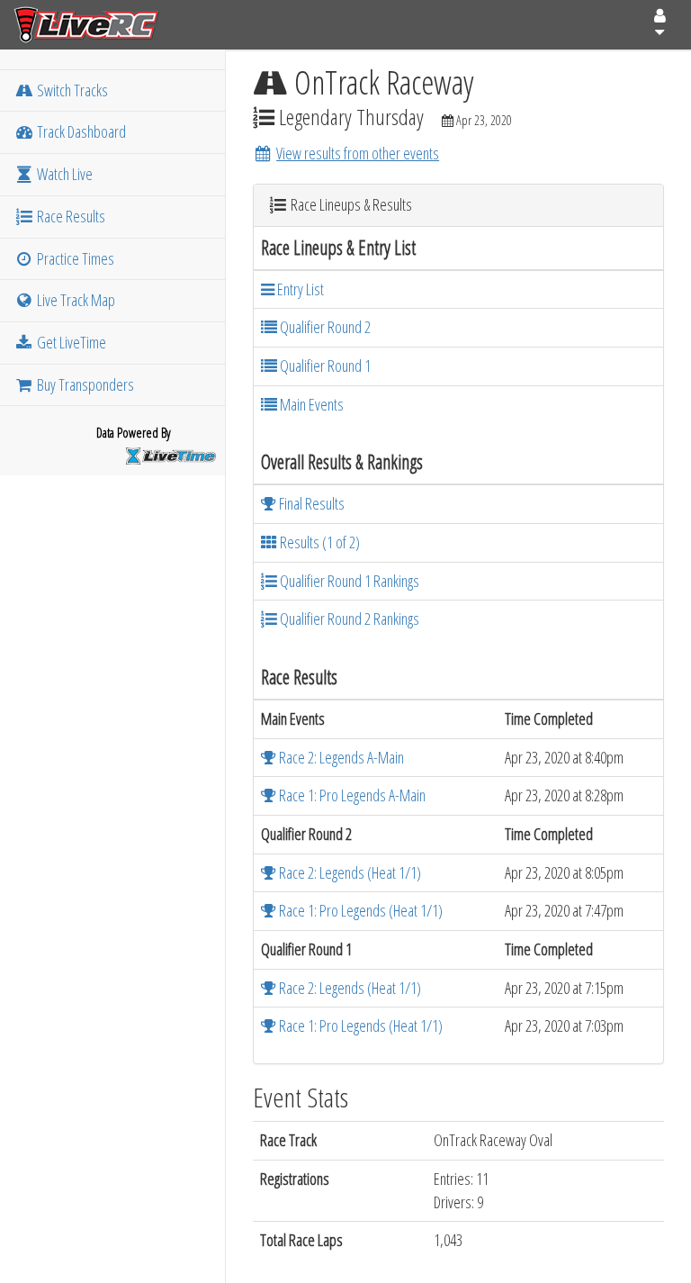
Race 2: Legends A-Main (340, 757)
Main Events (310, 404)
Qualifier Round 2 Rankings (348, 618)
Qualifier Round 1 (324, 365)
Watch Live (63, 174)
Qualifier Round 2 (324, 327)
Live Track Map (74, 300)
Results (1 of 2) (318, 542)
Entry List (299, 289)
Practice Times (74, 258)
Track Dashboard (80, 131)
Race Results (69, 216)
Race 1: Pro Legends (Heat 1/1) (359, 910)
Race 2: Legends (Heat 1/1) (348, 872)
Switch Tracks (71, 90)
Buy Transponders (84, 384)
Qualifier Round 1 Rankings (348, 581)
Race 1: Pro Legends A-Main (351, 795)
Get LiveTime (70, 342)
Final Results (310, 503)
